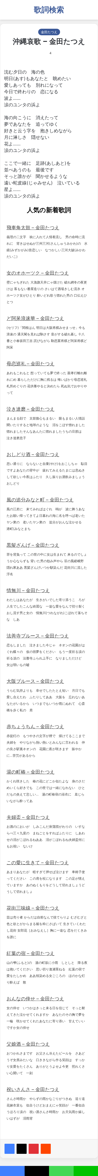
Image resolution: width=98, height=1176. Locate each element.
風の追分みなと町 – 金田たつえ (40, 500)
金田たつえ (49, 32)
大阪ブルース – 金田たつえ (35, 681)
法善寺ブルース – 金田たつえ (38, 636)
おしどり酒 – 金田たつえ (33, 454)
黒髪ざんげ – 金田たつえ (33, 545)
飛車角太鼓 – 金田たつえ (33, 228)
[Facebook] (10, 1149)
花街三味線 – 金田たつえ (33, 908)
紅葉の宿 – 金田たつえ (31, 953)
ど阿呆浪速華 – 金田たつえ (35, 318)
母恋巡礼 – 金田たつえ (31, 364)
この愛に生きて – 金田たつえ (38, 863)
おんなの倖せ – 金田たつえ (35, 999)
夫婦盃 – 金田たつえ (28, 817)
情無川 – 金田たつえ (28, 590)
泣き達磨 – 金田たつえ (31, 409)
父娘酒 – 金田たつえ (28, 1044)
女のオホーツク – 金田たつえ (38, 273)
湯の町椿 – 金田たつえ (31, 772)
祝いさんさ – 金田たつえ (33, 1089)
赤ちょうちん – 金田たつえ (35, 726)
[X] (22, 1149)
